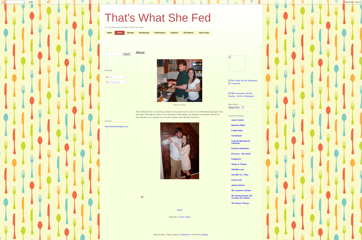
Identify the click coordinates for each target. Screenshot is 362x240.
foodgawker (236, 158)
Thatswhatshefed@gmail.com (116, 126)
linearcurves (186, 234)
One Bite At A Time (239, 174)
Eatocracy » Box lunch (241, 153)
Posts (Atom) (185, 216)
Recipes (130, 33)
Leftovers (174, 33)
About (119, 33)
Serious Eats (236, 179)
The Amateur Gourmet (241, 190)
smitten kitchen (238, 185)
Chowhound (236, 135)
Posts (110, 77)
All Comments (114, 82)
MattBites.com (237, 169)
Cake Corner (204, 33)
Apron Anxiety (237, 119)
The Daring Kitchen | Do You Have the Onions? (241, 196)
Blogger (205, 234)
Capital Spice (237, 130)
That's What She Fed (158, 17)
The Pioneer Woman (240, 203)
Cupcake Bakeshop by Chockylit (240, 142)
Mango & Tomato (239, 164)
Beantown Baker (238, 125)
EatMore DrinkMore (240, 148)
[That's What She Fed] (236, 70)
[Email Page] (142, 196)
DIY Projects (189, 33)
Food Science (159, 33)
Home (109, 33)
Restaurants (144, 33)
